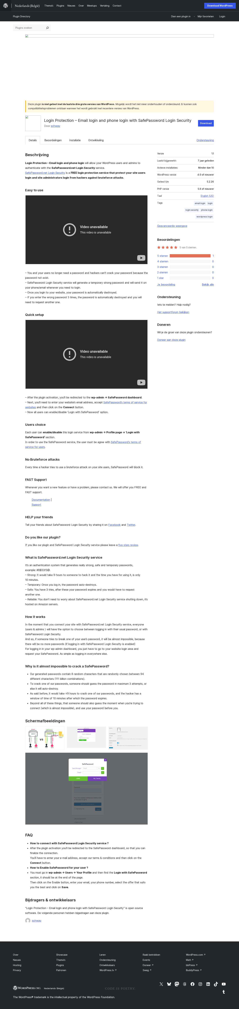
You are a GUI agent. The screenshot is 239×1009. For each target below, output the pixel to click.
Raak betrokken (151, 954)
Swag (147, 970)
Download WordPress (220, 5)
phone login (206, 210)
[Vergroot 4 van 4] (143, 757)
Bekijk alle (208, 284)
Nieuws (17, 960)
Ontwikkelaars (107, 965)
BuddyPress (194, 970)
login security (192, 210)
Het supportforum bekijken (173, 312)
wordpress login (204, 216)
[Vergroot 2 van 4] (101, 731)
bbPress (192, 965)
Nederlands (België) (54, 988)
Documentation (41, 499)
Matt (190, 960)
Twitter (131, 524)
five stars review (128, 545)
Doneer (148, 965)
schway (55, 125)
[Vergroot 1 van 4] (60, 731)
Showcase (61, 954)
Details (33, 140)
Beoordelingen (53, 140)
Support (36, 504)
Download (206, 123)
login (210, 203)
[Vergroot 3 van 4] (143, 731)
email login (200, 203)
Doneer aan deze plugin (171, 339)
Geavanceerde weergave (172, 225)
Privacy (17, 970)
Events (146, 960)
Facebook (114, 524)
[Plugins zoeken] (47, 28)
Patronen (61, 970)
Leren (103, 954)
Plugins (60, 965)
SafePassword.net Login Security (45, 172)
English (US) (207, 195)
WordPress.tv (108, 970)
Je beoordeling (166, 284)
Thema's (60, 960)
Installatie (75, 140)
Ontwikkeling (96, 140)
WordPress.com (196, 954)
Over (15, 954)
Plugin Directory (21, 16)
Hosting (17, 965)
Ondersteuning (205, 140)
